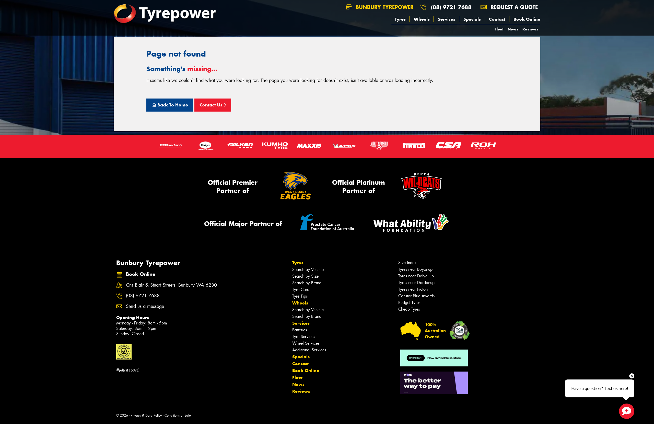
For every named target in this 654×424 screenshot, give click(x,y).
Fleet (499, 29)
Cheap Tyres (409, 309)
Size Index (407, 262)
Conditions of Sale (178, 415)
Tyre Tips (300, 296)
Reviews (530, 29)
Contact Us (212, 105)
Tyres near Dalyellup (416, 276)
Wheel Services (305, 343)
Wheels (422, 19)
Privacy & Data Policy (146, 415)
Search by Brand (306, 283)
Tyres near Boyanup (415, 269)
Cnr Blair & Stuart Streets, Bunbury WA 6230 (171, 285)
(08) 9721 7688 (451, 7)
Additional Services (309, 350)
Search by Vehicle (308, 269)
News (513, 29)
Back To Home (172, 105)
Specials (472, 19)
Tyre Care (300, 289)
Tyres (400, 19)
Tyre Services (303, 336)
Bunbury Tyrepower (384, 7)
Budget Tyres (409, 302)
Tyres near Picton (413, 289)
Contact (497, 19)
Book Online (526, 19)
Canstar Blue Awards (416, 296)
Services (446, 19)
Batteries (299, 330)
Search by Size (305, 276)
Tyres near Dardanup (416, 282)
